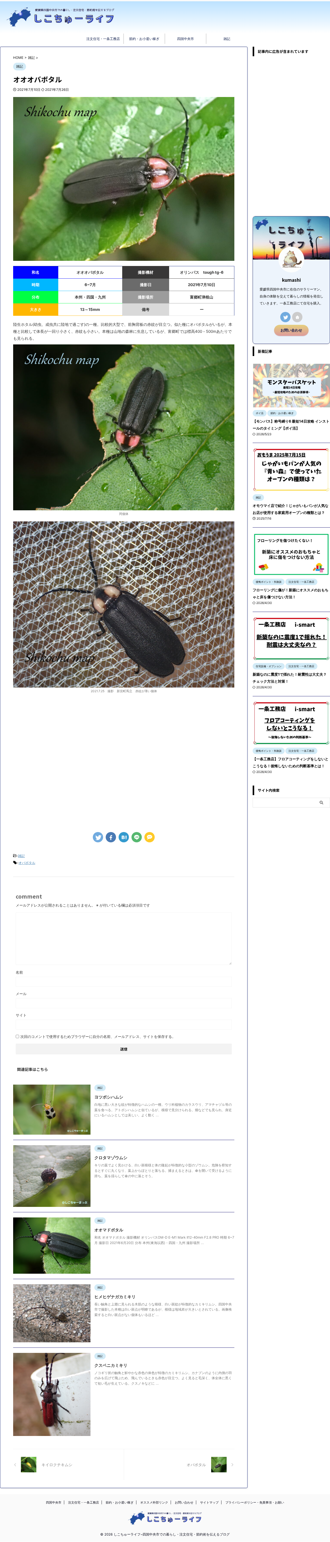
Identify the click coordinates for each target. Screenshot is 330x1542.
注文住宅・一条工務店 (103, 39)
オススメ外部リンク (154, 1502)
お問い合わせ (291, 330)
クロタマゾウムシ (110, 1157)
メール (21, 993)
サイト (21, 1015)
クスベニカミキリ (110, 1365)
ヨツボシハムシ (108, 1097)
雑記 (227, 39)
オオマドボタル (108, 1229)
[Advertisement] (123, 766)
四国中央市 (185, 39)
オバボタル (27, 863)
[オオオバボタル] (124, 837)
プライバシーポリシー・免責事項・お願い (254, 1502)
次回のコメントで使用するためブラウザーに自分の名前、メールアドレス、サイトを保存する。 (98, 1036)
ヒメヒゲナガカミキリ (115, 1296)
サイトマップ (209, 1502)
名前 (19, 972)
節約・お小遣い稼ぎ (144, 39)
